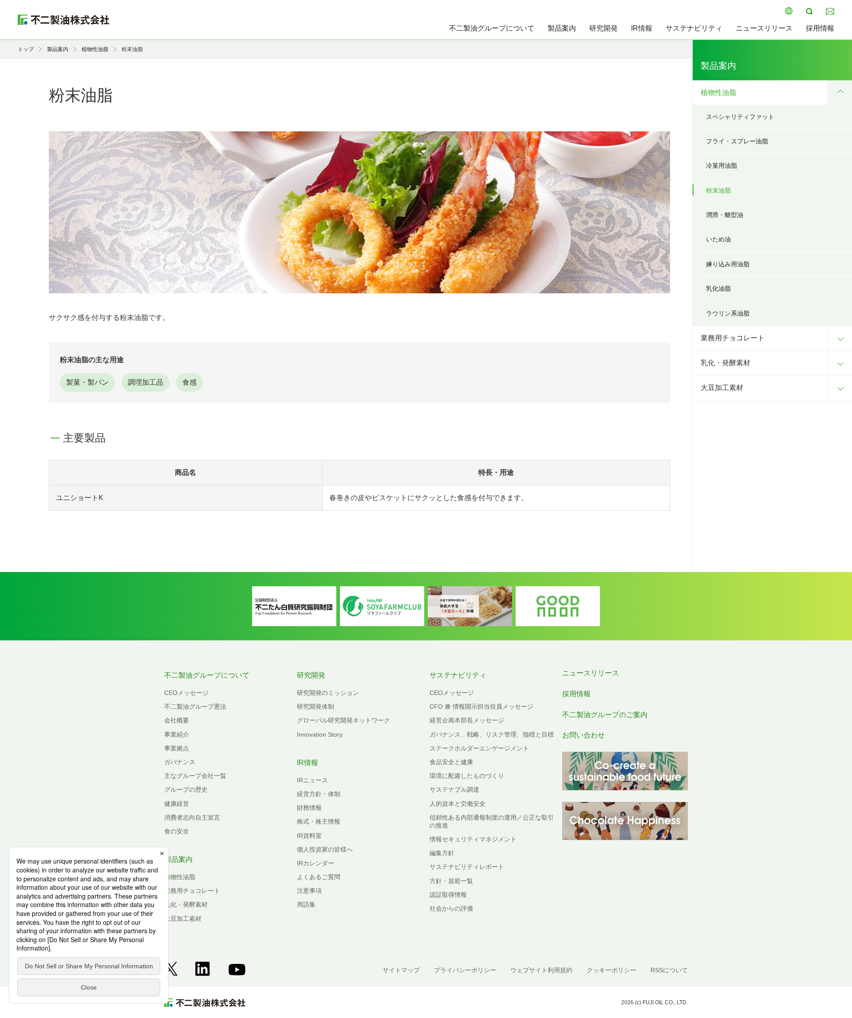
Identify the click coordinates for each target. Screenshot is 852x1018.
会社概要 (176, 720)
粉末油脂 (718, 190)
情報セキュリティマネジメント (473, 839)
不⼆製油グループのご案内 (604, 714)
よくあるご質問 (318, 876)
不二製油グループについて (491, 28)
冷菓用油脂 (721, 165)
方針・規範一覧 (451, 880)
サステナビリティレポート (467, 866)
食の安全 (176, 831)
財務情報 (309, 807)
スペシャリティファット (740, 116)
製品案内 (562, 28)
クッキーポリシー (611, 970)
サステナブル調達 (454, 789)
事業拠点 (176, 748)
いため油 (718, 239)
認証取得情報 (448, 894)
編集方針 (442, 852)
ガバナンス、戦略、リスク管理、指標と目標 (492, 734)
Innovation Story (320, 734)
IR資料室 (309, 835)
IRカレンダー (315, 863)
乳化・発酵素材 (725, 363)
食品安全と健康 (451, 761)
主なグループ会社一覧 (195, 775)
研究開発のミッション (328, 692)
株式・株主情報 (318, 821)
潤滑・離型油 (724, 214)
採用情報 (820, 28)
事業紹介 (176, 734)
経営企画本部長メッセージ (467, 720)
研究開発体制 (315, 706)
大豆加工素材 (722, 387)
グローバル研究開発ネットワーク (343, 720)
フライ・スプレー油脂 (737, 141)
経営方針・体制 (318, 793)
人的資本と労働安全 (457, 803)
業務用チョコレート (733, 338)
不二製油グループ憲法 (195, 706)
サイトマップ (401, 970)
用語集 (306, 904)
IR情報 (641, 28)
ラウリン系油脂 (727, 313)
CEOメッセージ (186, 692)
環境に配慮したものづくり (467, 775)
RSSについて (669, 970)
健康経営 (176, 803)
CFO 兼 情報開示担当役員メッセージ (481, 706)
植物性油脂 (95, 49)
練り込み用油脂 (727, 264)
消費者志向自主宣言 (192, 817)
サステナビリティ (694, 28)
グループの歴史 (186, 789)
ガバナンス (179, 761)
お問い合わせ (583, 735)
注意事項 (309, 890)
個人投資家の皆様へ (325, 849)
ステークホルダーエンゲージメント (479, 748)
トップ (26, 49)
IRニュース (312, 780)
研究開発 (603, 28)
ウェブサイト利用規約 (541, 970)
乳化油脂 (718, 288)
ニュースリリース (764, 28)
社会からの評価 (451, 908)
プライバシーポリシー (465, 970)
